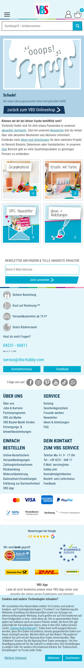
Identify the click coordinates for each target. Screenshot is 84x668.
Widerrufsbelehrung (15, 474)
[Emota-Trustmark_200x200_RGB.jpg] (69, 553)
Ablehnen (54, 658)
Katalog (48, 403)
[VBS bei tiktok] (64, 382)
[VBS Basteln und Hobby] (42, 9)
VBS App (8, 488)
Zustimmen (72, 658)
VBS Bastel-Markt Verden (19, 422)
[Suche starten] (77, 26)
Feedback (62, 369)
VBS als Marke (12, 417)
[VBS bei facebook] (30, 382)
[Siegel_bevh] (17, 555)
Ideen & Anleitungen (56, 422)
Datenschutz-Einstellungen (20, 479)
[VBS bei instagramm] (38, 382)
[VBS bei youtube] (56, 382)
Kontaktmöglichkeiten (57, 474)
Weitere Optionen (15, 658)
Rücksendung (11, 469)
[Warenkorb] (77, 14)
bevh (17, 547)
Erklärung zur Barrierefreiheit (21, 483)
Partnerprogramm (14, 413)
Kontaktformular (22, 369)
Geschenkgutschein (56, 408)
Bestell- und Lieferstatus (59, 479)
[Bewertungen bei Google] (42, 534)
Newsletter (50, 417)
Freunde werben (54, 413)
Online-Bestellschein (16, 455)
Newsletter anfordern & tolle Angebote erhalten (42, 260)
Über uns (8, 403)
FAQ (46, 427)
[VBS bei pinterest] (47, 382)
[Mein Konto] (68, 14)
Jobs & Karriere (13, 408)
